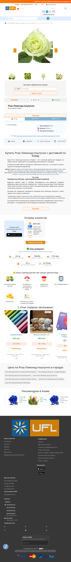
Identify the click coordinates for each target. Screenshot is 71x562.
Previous (15, 50)
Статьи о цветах (43, 461)
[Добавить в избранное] (16, 358)
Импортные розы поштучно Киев (63, 399)
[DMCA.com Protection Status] (43, 548)
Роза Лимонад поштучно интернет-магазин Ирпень (20, 379)
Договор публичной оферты (46, 455)
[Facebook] (25, 526)
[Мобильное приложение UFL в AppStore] (41, 469)
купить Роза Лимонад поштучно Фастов (45, 375)
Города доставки (9, 483)
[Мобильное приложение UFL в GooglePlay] (41, 473)
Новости (40, 442)
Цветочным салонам (44, 444)
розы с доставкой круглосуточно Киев (48, 136)
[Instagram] (53, 12)
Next (56, 50)
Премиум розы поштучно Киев (22, 399)
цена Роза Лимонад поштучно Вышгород (17, 383)
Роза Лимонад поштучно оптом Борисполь (18, 375)
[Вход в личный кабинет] (46, 4)
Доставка (56, 118)
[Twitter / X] (4, 530)
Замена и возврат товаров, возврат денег (50, 452)
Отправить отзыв (15, 235)
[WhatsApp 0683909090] (50, 12)
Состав (15, 119)
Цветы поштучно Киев (42, 399)
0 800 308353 (9, 518)
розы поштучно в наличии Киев (26, 136)
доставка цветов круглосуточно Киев (48, 174)
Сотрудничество (9, 486)
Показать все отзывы (35, 242)
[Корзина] (18, 9)
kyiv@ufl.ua (7, 502)
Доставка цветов (9, 489)
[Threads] (46, 526)
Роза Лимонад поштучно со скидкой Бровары (51, 372)
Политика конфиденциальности (47, 447)
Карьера (6, 447)
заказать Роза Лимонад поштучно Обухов (51, 379)
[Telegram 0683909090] (47, 12)
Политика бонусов (43, 450)
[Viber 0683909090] (43, 12)
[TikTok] (46, 530)
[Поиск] (65, 8)
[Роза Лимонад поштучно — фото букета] (35, 45)
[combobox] (17, 88)
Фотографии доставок (10, 481)
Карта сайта (7, 452)
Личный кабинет (52, 4)
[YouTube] (26, 530)
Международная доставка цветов (14, 455)
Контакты (7, 444)
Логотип (6, 449)
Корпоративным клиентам (46, 458)
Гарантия (36, 118)
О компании (7, 441)
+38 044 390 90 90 (10, 513)
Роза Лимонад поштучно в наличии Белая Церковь (20, 372)
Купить (17, 343)
